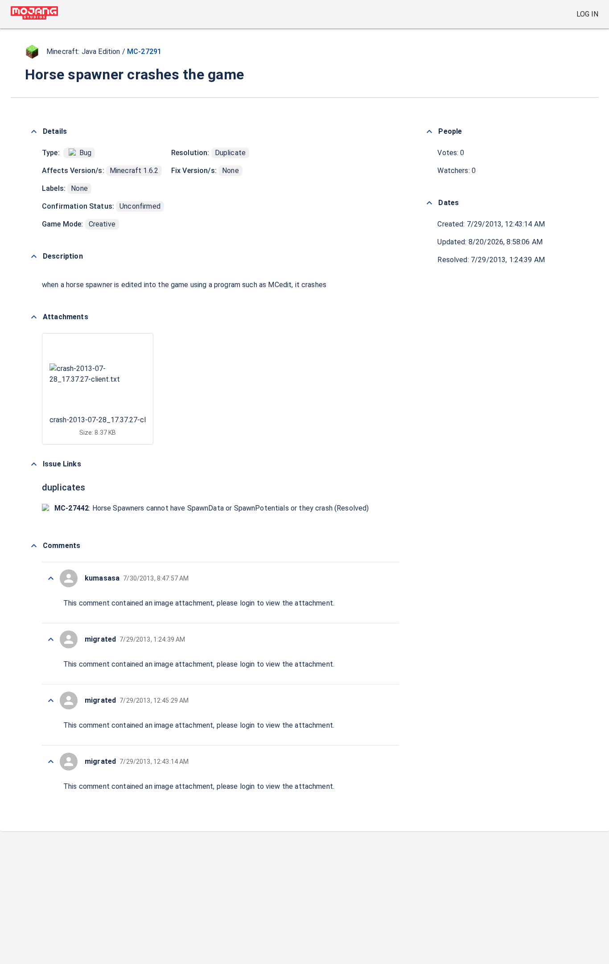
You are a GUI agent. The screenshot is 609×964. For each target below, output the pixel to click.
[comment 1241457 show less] (51, 578)
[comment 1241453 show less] (51, 761)
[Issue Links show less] (34, 464)
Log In (587, 14)
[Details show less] (34, 131)
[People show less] (429, 131)
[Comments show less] (34, 546)
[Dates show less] (429, 203)
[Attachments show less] (34, 317)
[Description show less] (34, 256)
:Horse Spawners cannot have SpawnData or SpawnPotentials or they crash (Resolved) (211, 508)
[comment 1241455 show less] (51, 700)
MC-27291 (144, 51)
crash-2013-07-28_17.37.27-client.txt (109, 420)
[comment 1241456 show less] (51, 639)
